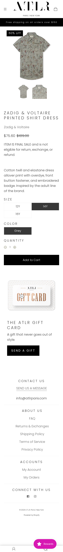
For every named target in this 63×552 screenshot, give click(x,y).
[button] (11, 56)
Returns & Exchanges (32, 426)
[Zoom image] (31, 56)
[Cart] (55, 9)
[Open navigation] (7, 9)
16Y (18, 214)
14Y (45, 206)
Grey (17, 231)
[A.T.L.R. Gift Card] (22, 296)
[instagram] (35, 496)
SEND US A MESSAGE (31, 388)
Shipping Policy (32, 434)
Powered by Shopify (31, 515)
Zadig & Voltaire (16, 127)
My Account (31, 469)
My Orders (31, 477)
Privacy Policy (32, 449)
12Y (18, 206)
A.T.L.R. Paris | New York (35, 510)
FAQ (32, 418)
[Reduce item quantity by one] (5, 247)
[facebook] (28, 496)
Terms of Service (32, 441)
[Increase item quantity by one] (14, 247)
